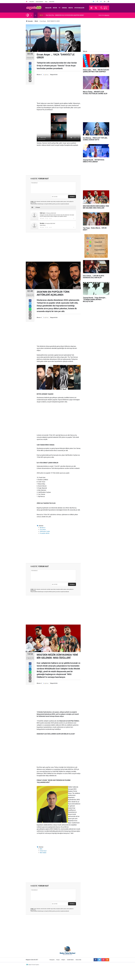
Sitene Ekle (51, 1)
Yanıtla (42, 218)
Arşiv (46, 1)
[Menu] (91, 7)
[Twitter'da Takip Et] (101, 1)
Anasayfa (52, 959)
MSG (41, 849)
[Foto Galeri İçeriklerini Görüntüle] (108, 1)
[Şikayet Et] (73, 218)
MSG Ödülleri (43, 852)
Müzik (55, 8)
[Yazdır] (30, 78)
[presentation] (31, 15)
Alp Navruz (42, 527)
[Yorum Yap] (30, 80)
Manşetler (31, 1)
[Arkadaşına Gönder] (30, 75)
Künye (58, 959)
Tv (59, 8)
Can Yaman (43, 529)
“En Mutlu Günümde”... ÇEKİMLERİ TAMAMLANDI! (59, 15)
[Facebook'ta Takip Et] (97, 1)
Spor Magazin (79, 8)
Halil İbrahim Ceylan (45, 531)
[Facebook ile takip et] (96, 959)
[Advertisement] (59, 89)
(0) (47, 218)
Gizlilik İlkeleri (70, 959)
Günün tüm (104, 15)
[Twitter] (30, 66)
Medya (70, 8)
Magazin (48, 8)
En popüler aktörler (44, 533)
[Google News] (46, 75)
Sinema (64, 8)
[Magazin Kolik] (34, 7)
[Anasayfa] (27, 1)
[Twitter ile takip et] (99, 959)
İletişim (63, 959)
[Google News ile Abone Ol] (93, 1)
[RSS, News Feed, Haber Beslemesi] (107, 959)
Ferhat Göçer (43, 850)
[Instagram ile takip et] (103, 959)
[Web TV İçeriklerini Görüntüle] (104, 1)
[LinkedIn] (30, 69)
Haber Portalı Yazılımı (33, 964)
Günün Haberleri (39, 1)
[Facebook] (30, 63)
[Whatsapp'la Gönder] (30, 72)
